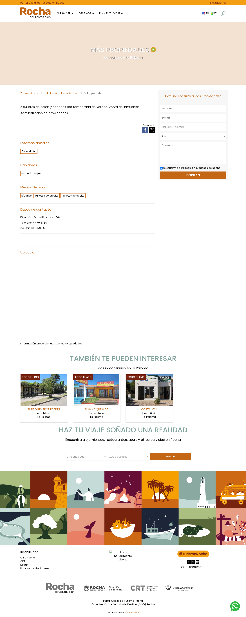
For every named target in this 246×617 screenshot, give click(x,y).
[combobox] (193, 136)
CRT (22, 561)
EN (207, 13)
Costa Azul (149, 409)
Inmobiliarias (69, 93)
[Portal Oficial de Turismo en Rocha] (35, 13)
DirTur (24, 565)
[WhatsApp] (235, 606)
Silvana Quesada (96, 409)
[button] (223, 13)
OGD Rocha (27, 557)
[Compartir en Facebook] (145, 130)
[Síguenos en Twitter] (193, 562)
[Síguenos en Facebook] (189, 562)
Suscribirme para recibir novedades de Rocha (191, 168)
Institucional (218, 3)
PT (214, 13)
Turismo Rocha (29, 93)
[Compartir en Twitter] (152, 130)
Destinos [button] (85, 13)
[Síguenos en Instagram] (197, 562)
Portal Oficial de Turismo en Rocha (42, 3)
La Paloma (50, 93)
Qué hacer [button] (63, 13)
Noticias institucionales (34, 568)
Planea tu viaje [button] (110, 13)
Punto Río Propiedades (44, 409)
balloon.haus (132, 612)
